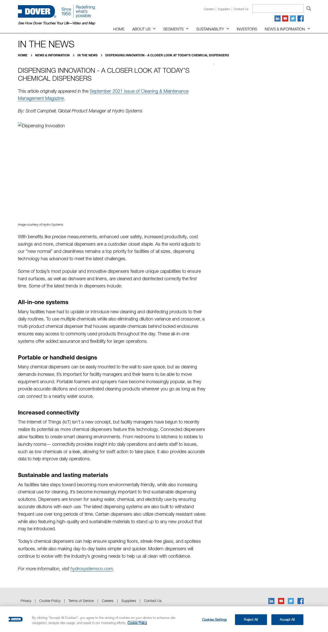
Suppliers (224, 9)
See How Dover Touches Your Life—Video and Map (56, 23)
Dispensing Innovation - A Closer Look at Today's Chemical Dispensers (167, 55)
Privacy (25, 600)
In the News (87, 55)
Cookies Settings (214, 619)
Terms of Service (81, 600)
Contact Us (153, 600)
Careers (209, 9)
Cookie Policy (49, 600)
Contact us (241, 9)
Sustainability (210, 29)
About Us (141, 29)
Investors (247, 29)
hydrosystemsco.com (91, 568)
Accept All (287, 619)
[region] (164, 619)
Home (119, 29)
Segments (173, 29)
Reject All (251, 619)
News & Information (285, 29)
